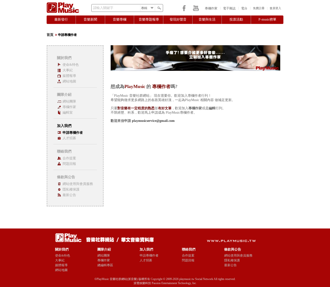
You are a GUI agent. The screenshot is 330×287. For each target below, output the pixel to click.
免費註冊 (259, 8)
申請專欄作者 (73, 132)
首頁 (50, 35)
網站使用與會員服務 (78, 184)
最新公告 (69, 195)
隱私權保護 (71, 189)
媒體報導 (69, 76)
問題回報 (69, 164)
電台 (244, 8)
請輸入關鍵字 (103, 8)
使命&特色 (71, 64)
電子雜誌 (229, 8)
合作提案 (69, 158)
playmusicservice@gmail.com (153, 121)
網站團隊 (69, 101)
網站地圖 (69, 81)
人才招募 (69, 138)
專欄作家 (211, 8)
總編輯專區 (105, 265)
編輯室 (68, 112)
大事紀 (68, 70)
